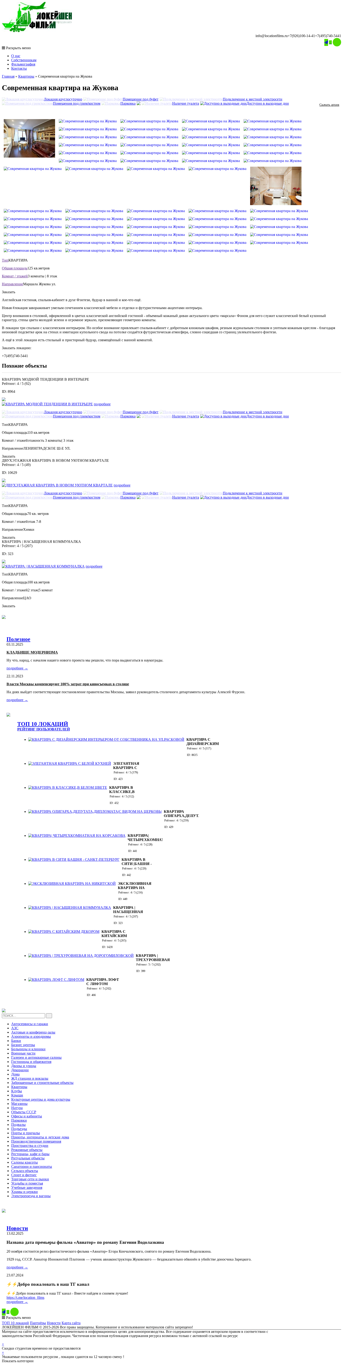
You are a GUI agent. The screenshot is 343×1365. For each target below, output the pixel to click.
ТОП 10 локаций (15, 1323)
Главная (8, 76)
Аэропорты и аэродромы (31, 1036)
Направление (12, 284)
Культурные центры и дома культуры (40, 1099)
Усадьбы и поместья (27, 1183)
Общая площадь (14, 268)
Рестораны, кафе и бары (30, 1154)
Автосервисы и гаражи (29, 1024)
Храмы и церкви (24, 1192)
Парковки (19, 1120)
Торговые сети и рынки (30, 1179)
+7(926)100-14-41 (301, 36)
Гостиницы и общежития (31, 1062)
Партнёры (38, 1323)
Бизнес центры (23, 1045)
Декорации (20, 1070)
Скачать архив (329, 105)
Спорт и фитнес (24, 1175)
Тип (5, 260)
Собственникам (23, 60)
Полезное (18, 639)
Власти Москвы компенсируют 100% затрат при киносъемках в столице (68, 684)
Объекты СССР (23, 1112)
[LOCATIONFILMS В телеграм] (326, 42)
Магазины (19, 1104)
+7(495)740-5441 (328, 36)
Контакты (19, 68)
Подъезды (19, 1129)
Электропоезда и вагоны (31, 1196)
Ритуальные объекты (28, 1158)
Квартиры (26, 76)
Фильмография (23, 64)
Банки (16, 1041)
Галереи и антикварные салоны (36, 1057)
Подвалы (18, 1125)
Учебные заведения (26, 1187)
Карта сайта (71, 1323)
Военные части (23, 1053)
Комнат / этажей (15, 276)
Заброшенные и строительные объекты (42, 1083)
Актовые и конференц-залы (33, 1032)
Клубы (16, 1091)
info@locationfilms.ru (272, 36)
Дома (15, 1074)
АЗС (14, 1028)
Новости (17, 1228)
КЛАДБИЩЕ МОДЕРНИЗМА (32, 652)
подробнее (102, 404)
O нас (15, 56)
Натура (17, 1108)
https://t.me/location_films (25, 1298)
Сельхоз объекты (24, 1171)
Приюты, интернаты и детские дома (40, 1137)
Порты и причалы (25, 1133)
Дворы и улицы (23, 1066)
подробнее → (17, 668)
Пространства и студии (29, 1146)
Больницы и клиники (28, 1049)
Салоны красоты (24, 1162)
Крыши (17, 1095)
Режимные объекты (26, 1150)
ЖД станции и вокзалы (29, 1078)
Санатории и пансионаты (31, 1167)
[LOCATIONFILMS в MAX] (337, 42)
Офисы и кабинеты (26, 1116)
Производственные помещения (36, 1141)
